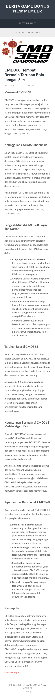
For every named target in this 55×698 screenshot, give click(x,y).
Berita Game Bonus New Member (27, 8)
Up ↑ (28, 691)
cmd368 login (11, 672)
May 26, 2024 (11, 85)
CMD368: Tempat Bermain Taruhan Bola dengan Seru (24, 75)
